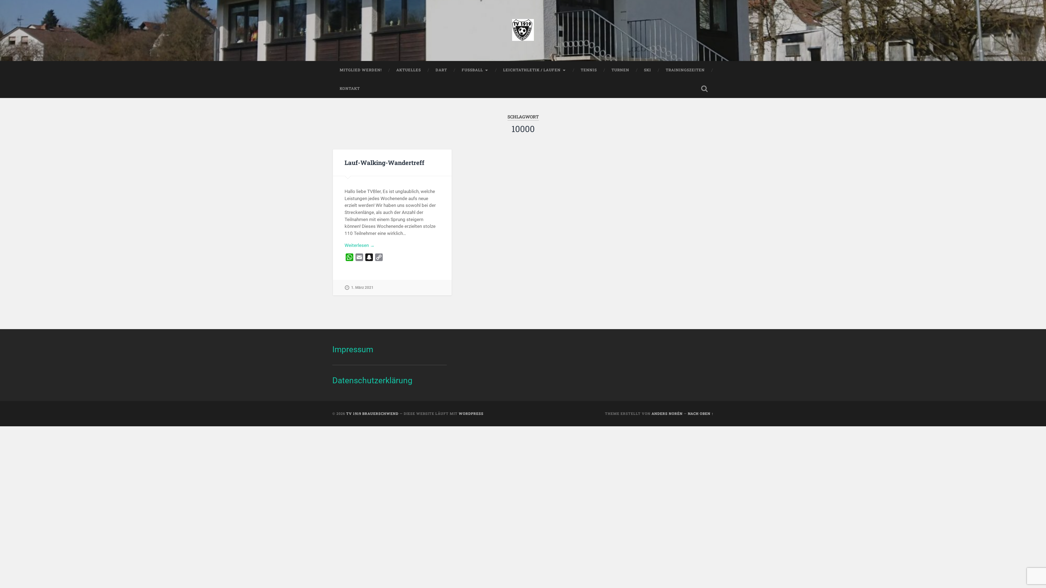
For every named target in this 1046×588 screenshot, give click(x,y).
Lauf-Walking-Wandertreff (384, 162)
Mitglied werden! (361, 70)
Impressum (352, 349)
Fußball (472, 70)
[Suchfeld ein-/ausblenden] (704, 88)
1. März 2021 (362, 287)
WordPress (471, 413)
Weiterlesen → (360, 245)
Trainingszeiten (685, 70)
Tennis (589, 70)
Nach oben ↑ (701, 413)
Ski (647, 70)
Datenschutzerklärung (372, 380)
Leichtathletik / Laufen (532, 70)
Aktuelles (408, 70)
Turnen (620, 70)
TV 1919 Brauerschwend (372, 413)
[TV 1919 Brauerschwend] (523, 30)
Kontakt (350, 88)
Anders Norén (667, 413)
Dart (441, 70)
